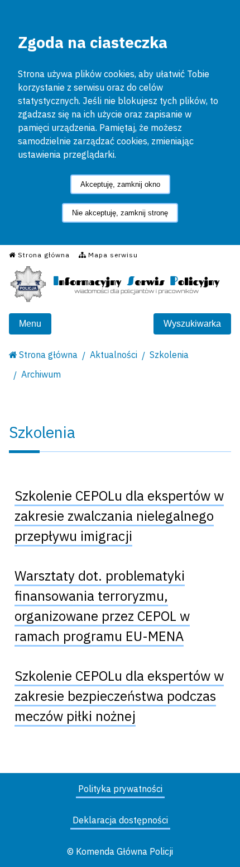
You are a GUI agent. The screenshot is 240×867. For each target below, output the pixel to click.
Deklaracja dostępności (120, 820)
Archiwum (41, 374)
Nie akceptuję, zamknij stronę (120, 213)
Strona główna (48, 354)
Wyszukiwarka (192, 323)
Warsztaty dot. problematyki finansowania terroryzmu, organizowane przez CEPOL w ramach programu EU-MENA (102, 606)
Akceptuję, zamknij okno (120, 184)
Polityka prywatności (120, 788)
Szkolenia (169, 354)
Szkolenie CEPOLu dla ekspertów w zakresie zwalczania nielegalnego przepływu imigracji (119, 516)
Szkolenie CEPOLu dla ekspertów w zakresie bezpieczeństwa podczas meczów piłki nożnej (119, 696)
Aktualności (113, 354)
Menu (30, 323)
